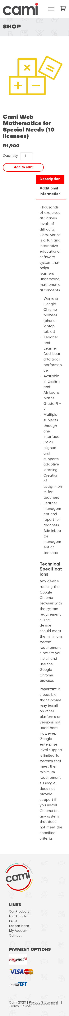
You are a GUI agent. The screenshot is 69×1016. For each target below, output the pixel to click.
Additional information (50, 191)
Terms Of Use (20, 1006)
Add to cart (23, 167)
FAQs (13, 921)
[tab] (50, 179)
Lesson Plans (19, 926)
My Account (18, 931)
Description (50, 179)
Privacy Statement (43, 1002)
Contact (15, 935)
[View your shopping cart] (63, 8)
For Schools (18, 916)
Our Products (19, 911)
